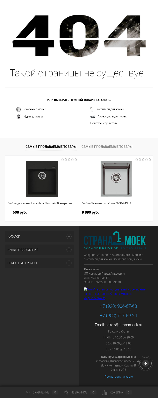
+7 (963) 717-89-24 (118, 315)
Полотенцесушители (103, 123)
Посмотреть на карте (119, 376)
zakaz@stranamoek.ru (124, 325)
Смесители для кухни (109, 109)
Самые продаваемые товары (51, 146)
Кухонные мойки (35, 109)
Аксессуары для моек (112, 116)
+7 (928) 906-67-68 (118, 306)
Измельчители (33, 116)
